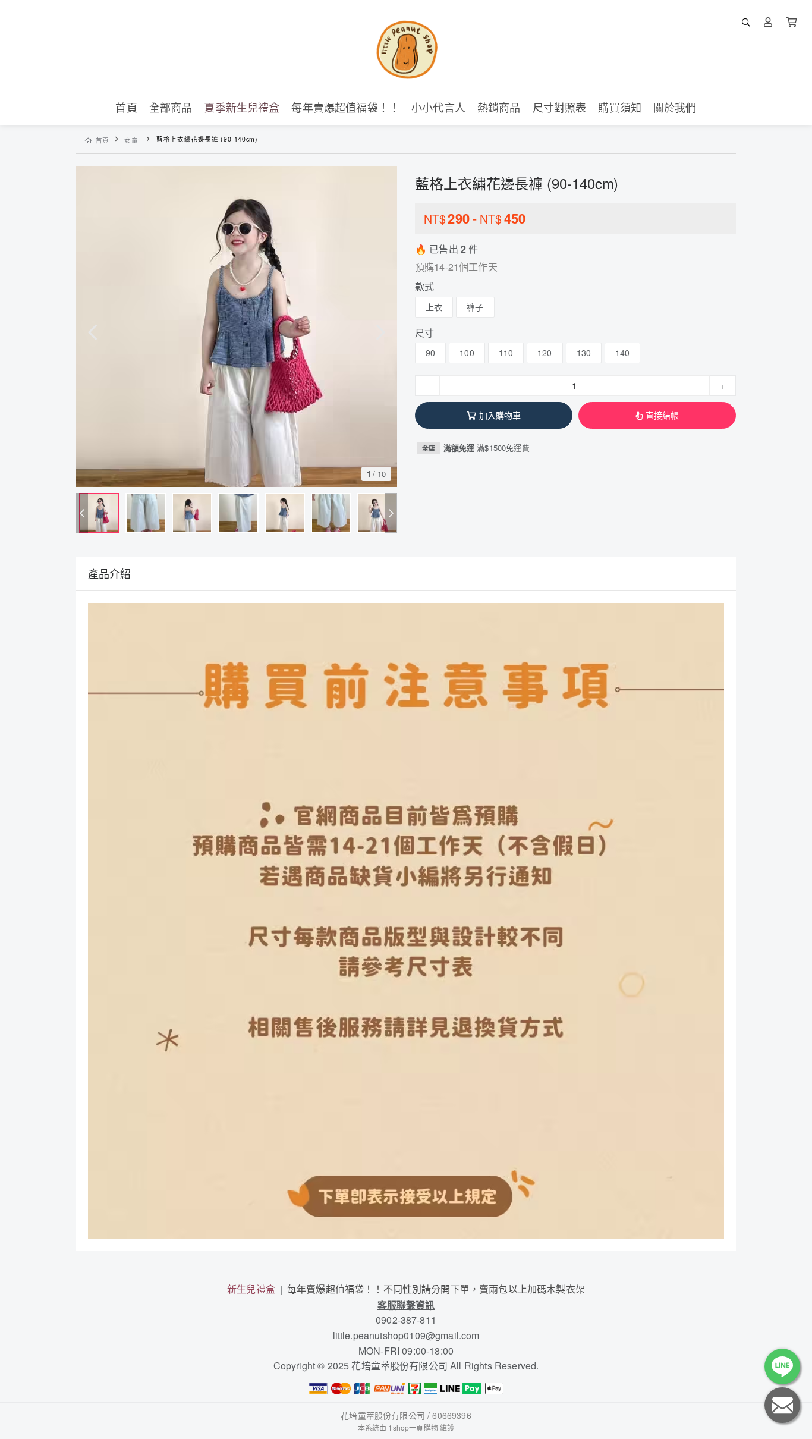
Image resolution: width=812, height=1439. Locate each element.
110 (506, 353)
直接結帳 (662, 415)
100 (466, 353)
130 (584, 353)
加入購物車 (500, 415)
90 (430, 353)
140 (622, 353)
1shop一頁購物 (413, 1427)
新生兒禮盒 (251, 1289)
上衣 (434, 307)
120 (544, 353)
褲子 (475, 307)
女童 (131, 140)
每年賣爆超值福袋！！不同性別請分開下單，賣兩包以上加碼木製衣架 (436, 1289)
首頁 (102, 140)
